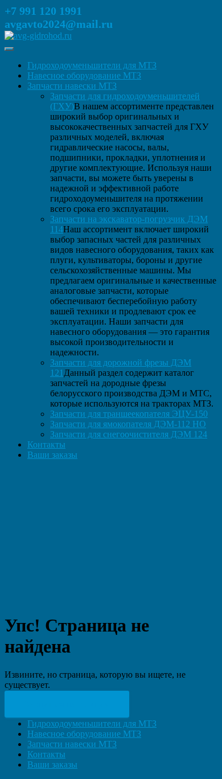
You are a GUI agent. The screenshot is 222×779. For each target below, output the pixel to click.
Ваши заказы (52, 455)
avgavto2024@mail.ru (59, 24)
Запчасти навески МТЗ (72, 86)
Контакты (46, 444)
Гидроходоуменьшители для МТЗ (92, 65)
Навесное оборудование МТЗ (84, 75)
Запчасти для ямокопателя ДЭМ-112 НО (128, 424)
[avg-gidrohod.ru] (38, 35)
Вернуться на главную (66, 704)
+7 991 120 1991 (43, 11)
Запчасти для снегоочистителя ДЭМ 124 (128, 434)
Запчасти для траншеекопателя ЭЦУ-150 (129, 414)
